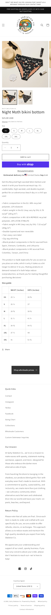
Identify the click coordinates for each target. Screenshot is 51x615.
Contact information (27, 609)
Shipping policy (39, 605)
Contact (8, 396)
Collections (10, 425)
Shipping (4, 121)
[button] (3, 25)
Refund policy (42, 601)
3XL (16, 136)
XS (6, 131)
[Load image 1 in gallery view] (10, 97)
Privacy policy (13, 605)
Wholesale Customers (14, 431)
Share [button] (7, 349)
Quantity (5, 142)
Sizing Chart (10, 419)
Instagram (9, 402)
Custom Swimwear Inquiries (17, 437)
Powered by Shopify (28, 601)
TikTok (8, 408)
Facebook (9, 413)
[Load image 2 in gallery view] (25, 97)
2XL (6, 136)
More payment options (26, 171)
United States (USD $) (24, 586)
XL (38, 131)
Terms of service (26, 605)
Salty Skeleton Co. (15, 601)
